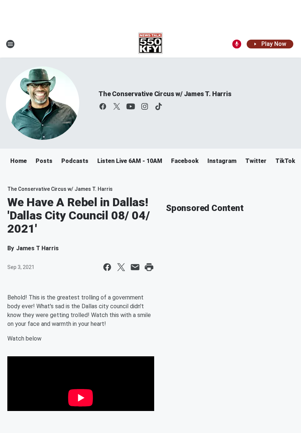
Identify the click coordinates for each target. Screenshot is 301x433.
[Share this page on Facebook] (107, 267)
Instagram (221, 160)
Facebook (185, 160)
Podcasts (74, 160)
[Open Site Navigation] (10, 44)
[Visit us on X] (116, 106)
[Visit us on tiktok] (158, 106)
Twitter (255, 160)
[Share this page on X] (121, 267)
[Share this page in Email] (135, 267)
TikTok (285, 160)
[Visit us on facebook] (102, 106)
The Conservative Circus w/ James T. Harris (165, 94)
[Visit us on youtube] (130, 106)
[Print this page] (149, 267)
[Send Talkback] (236, 44)
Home (18, 160)
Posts (44, 160)
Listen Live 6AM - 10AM (129, 160)
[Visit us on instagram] (144, 106)
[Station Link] (150, 44)
